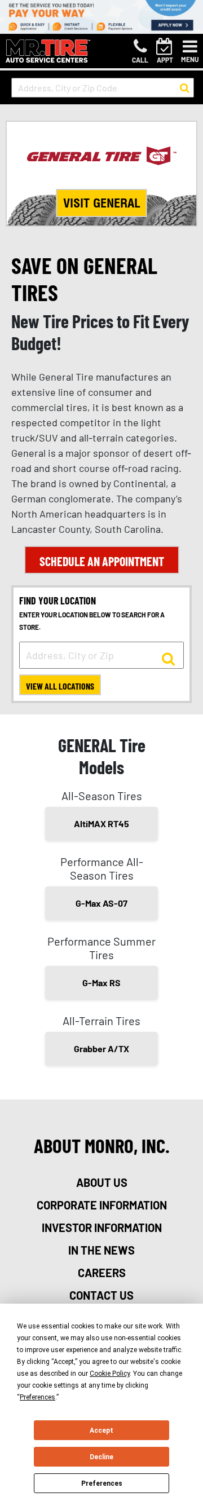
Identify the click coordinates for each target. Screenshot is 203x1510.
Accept (101, 1430)
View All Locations (60, 686)
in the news (101, 1250)
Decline (101, 1457)
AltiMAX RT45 (101, 823)
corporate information (102, 1205)
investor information (102, 1227)
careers (102, 1272)
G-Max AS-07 (101, 903)
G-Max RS (101, 982)
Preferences (101, 1483)
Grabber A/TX (101, 1048)
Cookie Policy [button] (110, 1373)
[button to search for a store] (184, 88)
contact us (101, 1295)
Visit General (101, 203)
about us (101, 1182)
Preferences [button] (37, 1397)
